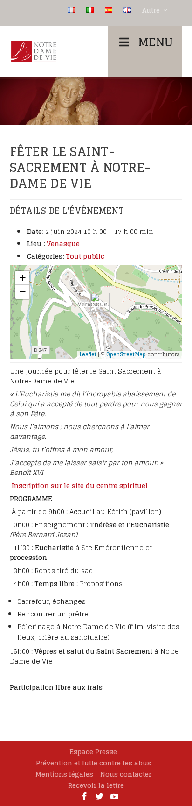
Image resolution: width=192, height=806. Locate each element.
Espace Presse (93, 751)
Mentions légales (64, 774)
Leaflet (87, 354)
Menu (155, 42)
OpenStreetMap (126, 354)
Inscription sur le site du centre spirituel (80, 485)
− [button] (23, 291)
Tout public (85, 256)
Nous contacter (125, 774)
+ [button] (23, 277)
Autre (151, 10)
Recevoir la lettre (96, 785)
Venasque (63, 243)
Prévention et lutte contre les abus (93, 763)
